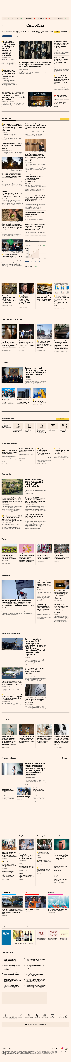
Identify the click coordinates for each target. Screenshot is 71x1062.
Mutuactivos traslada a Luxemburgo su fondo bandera (23, 798)
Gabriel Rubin (39, 864)
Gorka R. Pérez (22, 69)
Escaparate (20, 927)
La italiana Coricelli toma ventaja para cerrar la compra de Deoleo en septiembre (8, 48)
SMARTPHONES (56, 852)
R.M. (2, 610)
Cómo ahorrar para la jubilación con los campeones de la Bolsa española (8, 790)
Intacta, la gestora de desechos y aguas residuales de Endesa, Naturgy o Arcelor (43, 556)
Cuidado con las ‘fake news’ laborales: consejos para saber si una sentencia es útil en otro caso (26, 866)
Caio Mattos (21, 307)
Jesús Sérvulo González (6, 260)
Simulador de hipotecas (41, 431)
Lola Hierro (21, 745)
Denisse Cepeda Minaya (6, 563)
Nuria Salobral (40, 589)
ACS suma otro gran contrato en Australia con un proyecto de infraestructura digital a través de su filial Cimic (61, 97)
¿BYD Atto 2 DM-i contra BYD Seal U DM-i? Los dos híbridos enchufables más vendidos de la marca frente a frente (12, 911)
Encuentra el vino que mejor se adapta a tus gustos (41, 939)
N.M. (5, 132)
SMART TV (56, 875)
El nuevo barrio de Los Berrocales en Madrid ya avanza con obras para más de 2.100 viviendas (44, 344)
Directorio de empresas (64, 431)
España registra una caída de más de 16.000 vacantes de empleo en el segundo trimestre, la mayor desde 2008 (12, 518)
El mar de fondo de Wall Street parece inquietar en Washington (26, 450)
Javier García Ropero (6, 57)
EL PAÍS (51, 31)
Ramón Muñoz (4, 78)
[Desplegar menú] (2, 25)
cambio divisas (37, 1017)
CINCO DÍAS (32, 202)
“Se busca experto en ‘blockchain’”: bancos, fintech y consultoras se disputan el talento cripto (23, 402)
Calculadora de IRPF (29, 431)
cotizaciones (52, 1017)
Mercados (22, 31)
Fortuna (4, 836)
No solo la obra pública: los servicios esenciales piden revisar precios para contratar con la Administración (34, 178)
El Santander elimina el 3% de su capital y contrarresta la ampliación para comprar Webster (12, 146)
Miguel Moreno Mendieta (30, 777)
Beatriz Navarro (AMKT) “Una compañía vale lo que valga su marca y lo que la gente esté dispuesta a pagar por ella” (9, 864)
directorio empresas (44, 1017)
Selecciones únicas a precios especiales (52, 939)
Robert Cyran (39, 873)
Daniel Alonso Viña (23, 564)
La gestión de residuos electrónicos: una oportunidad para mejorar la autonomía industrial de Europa (44, 452)
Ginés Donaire (4, 231)
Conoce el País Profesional (35, 1024)
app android (65, 1017)
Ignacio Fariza (14, 260)
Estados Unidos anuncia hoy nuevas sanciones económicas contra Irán (61, 61)
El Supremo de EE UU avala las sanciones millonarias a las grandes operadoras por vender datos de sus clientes (35, 500)
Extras (4, 539)
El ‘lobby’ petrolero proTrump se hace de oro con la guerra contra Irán (12, 256)
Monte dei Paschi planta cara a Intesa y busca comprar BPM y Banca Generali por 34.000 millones (44, 608)
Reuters (26, 675)
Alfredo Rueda (4, 915)
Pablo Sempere (28, 519)
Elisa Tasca (4, 198)
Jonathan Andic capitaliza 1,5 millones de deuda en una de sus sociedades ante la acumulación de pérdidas (35, 986)
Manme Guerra (4, 858)
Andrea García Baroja (6, 879)
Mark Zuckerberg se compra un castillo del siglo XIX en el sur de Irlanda (35, 483)
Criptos (5, 362)
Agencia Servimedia (5, 305)
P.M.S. (20, 350)
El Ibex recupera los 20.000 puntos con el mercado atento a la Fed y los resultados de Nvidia (61, 45)
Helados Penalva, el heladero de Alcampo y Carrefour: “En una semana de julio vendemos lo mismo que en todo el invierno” (26, 557)
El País (26, 488)
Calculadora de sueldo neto (18, 431)
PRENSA (20, 863)
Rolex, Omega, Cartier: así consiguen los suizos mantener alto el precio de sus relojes (13, 96)
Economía (27, 31)
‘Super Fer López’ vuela (32, 909)
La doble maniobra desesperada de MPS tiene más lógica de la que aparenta (61, 451)
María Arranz (4, 747)
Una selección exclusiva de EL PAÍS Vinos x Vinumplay (23, 944)
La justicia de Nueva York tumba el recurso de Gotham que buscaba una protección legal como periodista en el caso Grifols (12, 127)
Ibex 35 (5, 18)
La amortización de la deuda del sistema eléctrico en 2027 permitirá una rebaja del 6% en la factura (12, 500)
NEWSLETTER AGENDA (64, 119)
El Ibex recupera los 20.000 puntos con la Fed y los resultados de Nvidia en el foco (29, 36)
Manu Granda (27, 657)
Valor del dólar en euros (58, 18)
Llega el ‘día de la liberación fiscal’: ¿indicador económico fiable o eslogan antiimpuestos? (35, 516)
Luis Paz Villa (56, 561)
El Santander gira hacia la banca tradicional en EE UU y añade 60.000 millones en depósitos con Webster (35, 700)
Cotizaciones (32, 31)
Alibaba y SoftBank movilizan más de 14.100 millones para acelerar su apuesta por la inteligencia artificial (35, 227)
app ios (60, 1017)
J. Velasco (21, 879)
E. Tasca (26, 379)
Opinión (46, 31)
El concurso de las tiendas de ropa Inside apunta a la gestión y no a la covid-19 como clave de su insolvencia (12, 697)
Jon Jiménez (27, 162)
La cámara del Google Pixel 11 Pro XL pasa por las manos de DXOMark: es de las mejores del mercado (61, 857)
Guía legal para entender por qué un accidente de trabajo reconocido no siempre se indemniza (26, 856)
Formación (12, 927)
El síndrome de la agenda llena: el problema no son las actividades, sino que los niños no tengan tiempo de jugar (44, 739)
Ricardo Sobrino (5, 350)
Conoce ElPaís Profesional (62, 419)
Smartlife (57, 836)
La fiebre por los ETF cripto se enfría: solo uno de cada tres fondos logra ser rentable (12, 195)
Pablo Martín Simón (5, 150)
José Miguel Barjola (23, 870)
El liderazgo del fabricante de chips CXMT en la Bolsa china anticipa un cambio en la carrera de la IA (35, 198)
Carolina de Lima (57, 66)
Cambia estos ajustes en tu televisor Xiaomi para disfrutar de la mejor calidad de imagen (61, 878)
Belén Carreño (28, 183)
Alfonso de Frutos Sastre (59, 872)
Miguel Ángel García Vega (7, 101)
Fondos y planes (38, 32)
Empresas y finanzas (17, 32)
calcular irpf (5, 1017)
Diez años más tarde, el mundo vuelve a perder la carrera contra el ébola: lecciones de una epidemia (26, 739)
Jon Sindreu (39, 857)
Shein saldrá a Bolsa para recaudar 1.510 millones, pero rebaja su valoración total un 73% (35, 126)
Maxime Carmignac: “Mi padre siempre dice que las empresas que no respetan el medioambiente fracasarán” (35, 769)
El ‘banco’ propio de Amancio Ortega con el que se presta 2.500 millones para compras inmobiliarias (35, 980)
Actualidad (7, 118)
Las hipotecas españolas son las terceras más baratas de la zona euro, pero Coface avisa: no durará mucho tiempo (9, 344)
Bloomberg (27, 202)
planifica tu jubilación (29, 1017)
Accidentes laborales (23, 852)
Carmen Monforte (5, 504)
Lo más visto (7, 952)
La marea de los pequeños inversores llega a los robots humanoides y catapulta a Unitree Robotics (61, 608)
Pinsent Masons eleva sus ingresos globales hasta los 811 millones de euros (26, 876)
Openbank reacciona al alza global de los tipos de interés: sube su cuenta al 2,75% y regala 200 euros (26, 344)
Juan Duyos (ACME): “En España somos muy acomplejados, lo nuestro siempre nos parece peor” (9, 854)
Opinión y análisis (9, 443)
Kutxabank (65, 758)
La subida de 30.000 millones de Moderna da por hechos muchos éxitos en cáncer (43, 869)
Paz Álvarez (56, 747)
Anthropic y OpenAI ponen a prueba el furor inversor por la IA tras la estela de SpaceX (25, 300)
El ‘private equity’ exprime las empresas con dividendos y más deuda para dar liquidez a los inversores (61, 594)
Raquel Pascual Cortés (6, 522)
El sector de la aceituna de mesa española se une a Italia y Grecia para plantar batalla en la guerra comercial (12, 227)
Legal (21, 836)
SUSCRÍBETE (57, 31)
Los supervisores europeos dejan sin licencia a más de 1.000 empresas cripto (39, 402)
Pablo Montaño (28, 911)
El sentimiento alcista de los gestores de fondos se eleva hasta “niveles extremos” (39, 790)
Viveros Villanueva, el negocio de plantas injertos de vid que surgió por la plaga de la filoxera (9, 557)
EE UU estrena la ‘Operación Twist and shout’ (43, 853)
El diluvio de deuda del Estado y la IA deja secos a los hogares (44, 862)
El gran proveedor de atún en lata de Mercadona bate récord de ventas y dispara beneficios (12, 682)
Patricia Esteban (22, 860)
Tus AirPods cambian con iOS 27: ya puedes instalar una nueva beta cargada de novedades (35, 967)
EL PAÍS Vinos (5, 927)
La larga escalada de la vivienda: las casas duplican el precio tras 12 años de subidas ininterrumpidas (35, 65)
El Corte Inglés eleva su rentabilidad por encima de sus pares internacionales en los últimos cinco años (61, 300)
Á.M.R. (3, 132)
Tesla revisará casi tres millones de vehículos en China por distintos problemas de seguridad (35, 670)
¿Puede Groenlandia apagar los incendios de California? (57, 909)
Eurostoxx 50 (42, 18)
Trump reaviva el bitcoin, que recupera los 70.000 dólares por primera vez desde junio (35, 372)
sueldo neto (20, 1017)
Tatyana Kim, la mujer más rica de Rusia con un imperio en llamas (9, 452)
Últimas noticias (42, 32)
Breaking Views (42, 836)
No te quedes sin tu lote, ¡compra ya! (64, 939)
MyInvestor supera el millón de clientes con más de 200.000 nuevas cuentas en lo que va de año (9, 299)
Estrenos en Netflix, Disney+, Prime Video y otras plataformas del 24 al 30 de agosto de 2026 (61, 868)
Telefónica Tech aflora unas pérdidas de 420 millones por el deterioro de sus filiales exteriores (9, 73)
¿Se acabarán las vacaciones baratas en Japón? (34, 213)
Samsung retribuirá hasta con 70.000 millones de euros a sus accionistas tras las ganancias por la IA (18, 604)
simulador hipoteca (13, 1017)
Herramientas (8, 418)
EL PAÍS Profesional (29, 927)
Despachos (21, 873)
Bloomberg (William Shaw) (59, 351)
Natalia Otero (4, 463)
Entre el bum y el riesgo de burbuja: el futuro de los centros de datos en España (44, 298)
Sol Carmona (39, 745)
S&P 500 (16, 18)
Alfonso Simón (57, 86)
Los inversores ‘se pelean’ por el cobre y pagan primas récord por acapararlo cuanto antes (44, 584)
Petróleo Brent (29, 18)
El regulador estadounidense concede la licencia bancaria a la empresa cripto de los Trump (8, 402)
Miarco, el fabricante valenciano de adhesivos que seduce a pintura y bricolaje (61, 556)
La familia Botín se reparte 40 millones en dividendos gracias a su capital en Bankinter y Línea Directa (61, 80)
